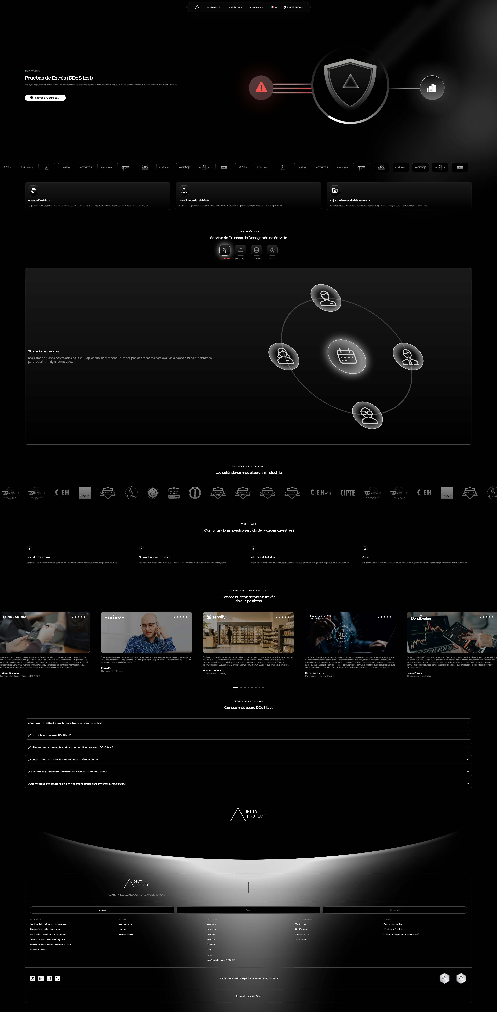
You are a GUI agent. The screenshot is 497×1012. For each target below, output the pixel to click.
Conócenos (300, 924)
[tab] (224, 252)
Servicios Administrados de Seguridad (48, 939)
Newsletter (212, 929)
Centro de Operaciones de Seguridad (48, 934)
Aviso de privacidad (393, 924)
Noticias (211, 955)
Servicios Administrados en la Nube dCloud (50, 944)
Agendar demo (126, 934)
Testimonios (301, 939)
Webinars (211, 924)
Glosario (211, 944)
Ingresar (122, 929)
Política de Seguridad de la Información (402, 934)
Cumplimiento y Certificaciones (45, 929)
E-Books (211, 939)
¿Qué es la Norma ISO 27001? (221, 960)
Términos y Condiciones (395, 929)
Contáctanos (301, 929)
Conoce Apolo (125, 924)
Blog (209, 949)
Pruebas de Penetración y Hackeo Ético (49, 924)
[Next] (286, 648)
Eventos (211, 934)
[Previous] (278, 648)
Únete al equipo (302, 934)
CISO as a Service (38, 949)
